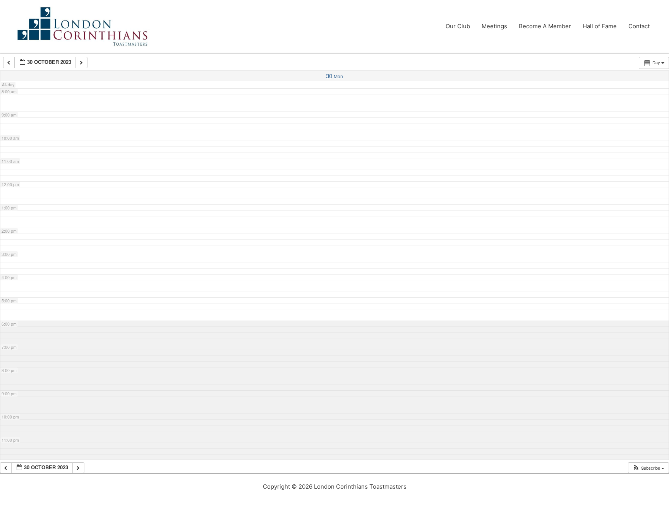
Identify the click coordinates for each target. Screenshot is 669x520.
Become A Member (545, 26)
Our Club (458, 26)
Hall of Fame (600, 26)
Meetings (494, 26)
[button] (648, 468)
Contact (639, 26)
